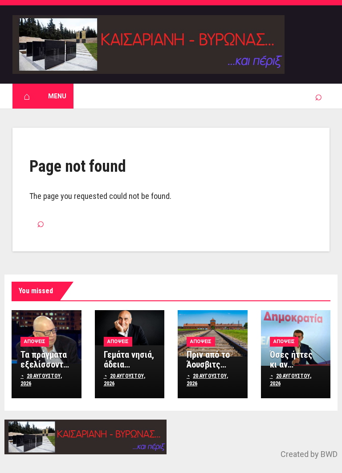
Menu (57, 96)
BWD (329, 454)
